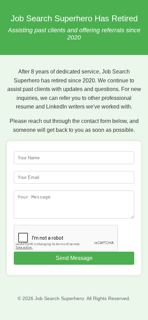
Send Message (74, 258)
